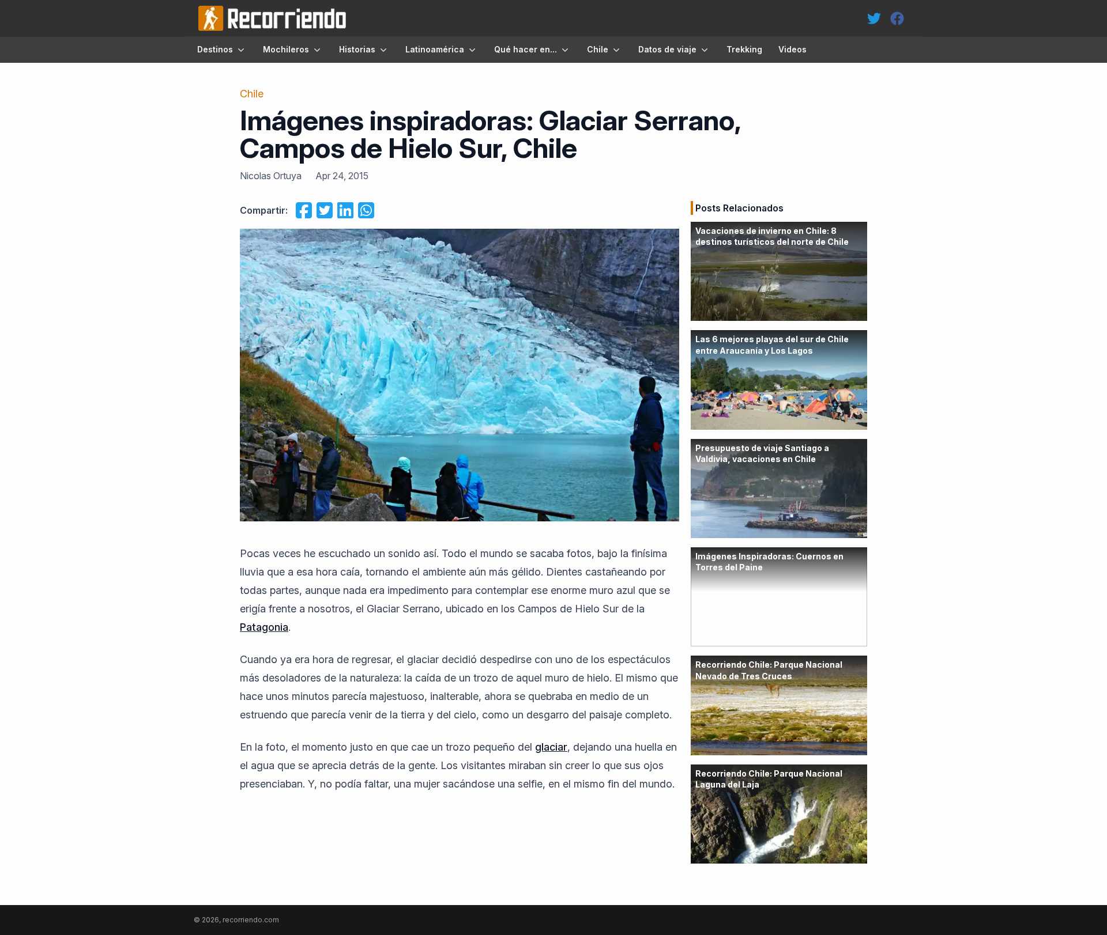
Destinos (215, 49)
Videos (792, 49)
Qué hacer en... (525, 49)
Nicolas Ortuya (271, 175)
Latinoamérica (434, 49)
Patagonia (264, 627)
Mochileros (286, 49)
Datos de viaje (667, 49)
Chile (597, 49)
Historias (357, 49)
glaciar (551, 747)
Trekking (744, 49)
